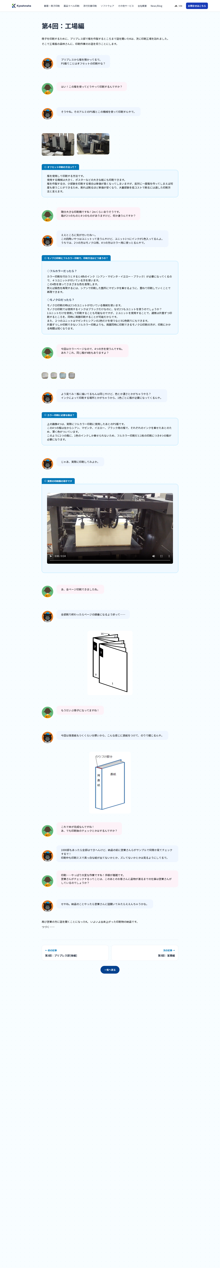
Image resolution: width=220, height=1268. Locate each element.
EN (180, 5)
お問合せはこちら (197, 5)
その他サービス (126, 5)
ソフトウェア (107, 5)
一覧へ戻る (110, 969)
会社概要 (142, 5)
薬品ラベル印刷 (71, 5)
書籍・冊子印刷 (52, 5)
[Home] (21, 6)
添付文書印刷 (90, 5)
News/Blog (156, 5)
